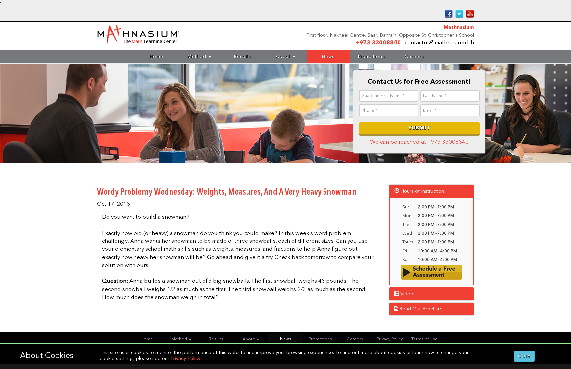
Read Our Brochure (420, 309)
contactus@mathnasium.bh (439, 43)
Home (156, 57)
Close (524, 356)
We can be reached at (419, 142)
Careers (414, 57)
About (284, 57)
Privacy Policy (390, 339)
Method (198, 57)
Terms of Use (424, 339)
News (328, 57)
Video (406, 294)
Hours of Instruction (421, 191)
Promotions (371, 57)
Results (242, 57)
